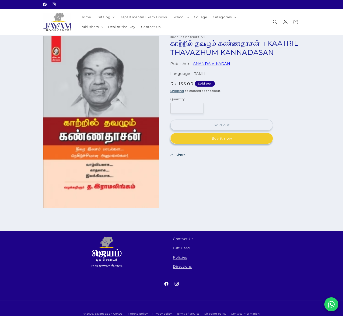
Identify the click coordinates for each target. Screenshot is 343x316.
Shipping (177, 90)
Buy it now (221, 138)
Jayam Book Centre (109, 313)
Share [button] (181, 155)
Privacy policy (162, 313)
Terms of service (188, 313)
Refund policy (138, 313)
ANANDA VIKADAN (211, 63)
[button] (105, 17)
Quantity (177, 99)
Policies (180, 257)
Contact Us (183, 239)
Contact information (245, 313)
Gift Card (181, 248)
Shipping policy (215, 313)
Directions (182, 266)
